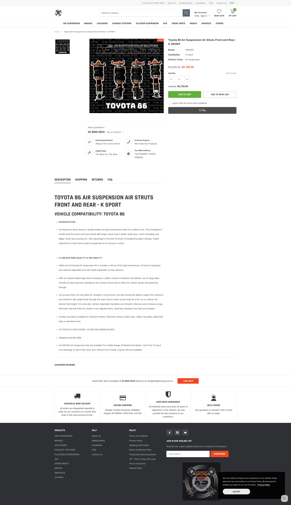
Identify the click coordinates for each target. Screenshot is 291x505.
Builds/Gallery (185, 3)
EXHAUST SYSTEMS (121, 23)
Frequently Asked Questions (142, 454)
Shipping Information (139, 445)
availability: (174, 54)
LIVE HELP (188, 381)
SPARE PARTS (178, 23)
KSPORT (190, 50)
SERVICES (206, 23)
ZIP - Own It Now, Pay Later (142, 459)
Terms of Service (137, 463)
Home (57, 32)
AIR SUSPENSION (71, 23)
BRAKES (88, 23)
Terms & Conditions (138, 436)
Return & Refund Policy (140, 450)
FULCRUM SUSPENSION (147, 23)
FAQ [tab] (110, 180)
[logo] (58, 13)
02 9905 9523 (96, 131)
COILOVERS (102, 23)
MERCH (193, 23)
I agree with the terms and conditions (189, 103)
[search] (186, 13)
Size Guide (231, 73)
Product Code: (175, 59)
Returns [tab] (97, 180)
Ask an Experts (114, 132)
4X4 (165, 23)
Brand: (171, 50)
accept (236, 491)
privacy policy (264, 485)
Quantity (172, 73)
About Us (171, 3)
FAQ (211, 3)
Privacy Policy (135, 440)
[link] (62, 46)
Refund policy (135, 468)
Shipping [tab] (81, 180)
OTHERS (219, 23)
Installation (201, 3)
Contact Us (221, 3)
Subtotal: (172, 86)
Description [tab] (63, 180)
